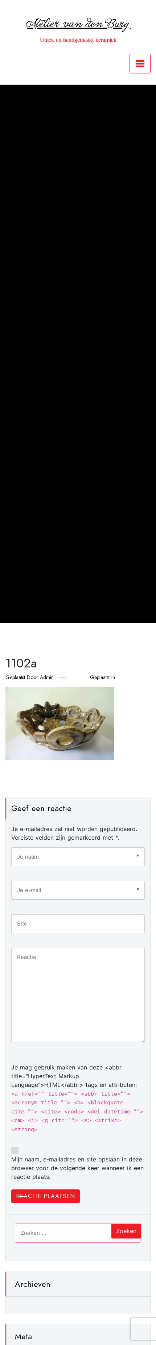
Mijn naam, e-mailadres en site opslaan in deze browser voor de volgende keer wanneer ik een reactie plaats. (77, 1168)
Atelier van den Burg (78, 24)
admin (47, 677)
